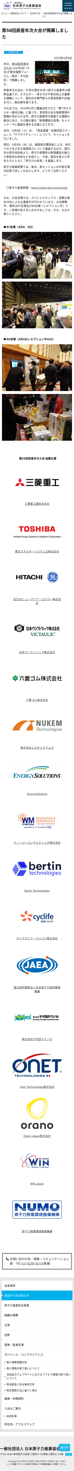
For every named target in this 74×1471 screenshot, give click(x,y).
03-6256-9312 (32, 1263)
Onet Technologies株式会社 (37, 1086)
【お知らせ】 (35, 13)
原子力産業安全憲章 (16, 1305)
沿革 (7, 1325)
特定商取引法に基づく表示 (22, 1390)
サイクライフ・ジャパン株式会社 (37, 938)
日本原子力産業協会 (39, 6)
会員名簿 (12, 1416)
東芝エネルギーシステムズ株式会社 (37, 551)
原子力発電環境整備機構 (37, 1231)
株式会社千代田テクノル (37, 1039)
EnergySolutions (37, 793)
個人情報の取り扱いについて (23, 1368)
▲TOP (64, 1447)
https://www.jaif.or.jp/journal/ (49, 187)
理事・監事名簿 (14, 1344)
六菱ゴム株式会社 (37, 700)
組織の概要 (11, 1315)
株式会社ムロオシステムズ (37, 747)
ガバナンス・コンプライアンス (23, 1354)
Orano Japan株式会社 (37, 1136)
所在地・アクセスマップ (19, 1424)
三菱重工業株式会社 (37, 503)
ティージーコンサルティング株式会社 (37, 842)
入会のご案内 (12, 1408)
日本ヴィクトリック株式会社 (37, 652)
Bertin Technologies (37, 890)
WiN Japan (37, 1183)
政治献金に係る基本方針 (21, 1384)
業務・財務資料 (14, 1398)
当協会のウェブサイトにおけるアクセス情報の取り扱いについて (39, 1376)
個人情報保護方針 (17, 1362)
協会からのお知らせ (16, 1295)
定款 (7, 1335)
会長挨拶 (9, 1285)
